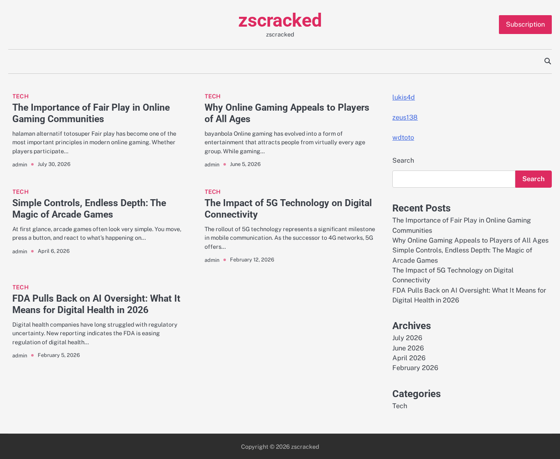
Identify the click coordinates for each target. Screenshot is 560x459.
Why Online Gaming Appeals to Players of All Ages (287, 113)
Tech (20, 96)
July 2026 (407, 338)
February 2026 (415, 368)
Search (403, 160)
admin (19, 164)
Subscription (525, 24)
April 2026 (409, 358)
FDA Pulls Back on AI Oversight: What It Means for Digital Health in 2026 (96, 304)
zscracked (280, 20)
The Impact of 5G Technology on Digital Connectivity (288, 208)
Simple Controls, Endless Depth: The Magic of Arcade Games (89, 208)
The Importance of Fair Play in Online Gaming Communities (91, 113)
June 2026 (408, 348)
